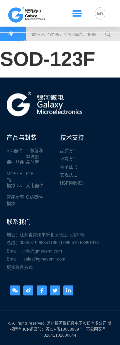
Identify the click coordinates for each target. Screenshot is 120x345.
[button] (77, 13)
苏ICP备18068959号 (64, 329)
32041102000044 (60, 335)
